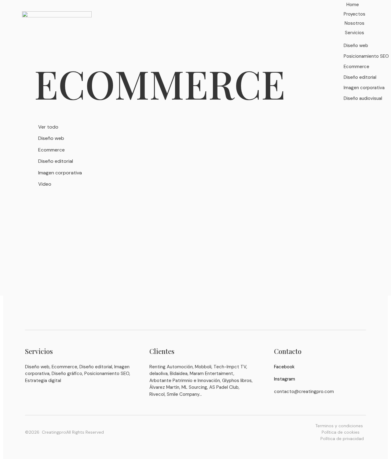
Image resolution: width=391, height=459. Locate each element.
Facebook (284, 367)
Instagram (284, 379)
